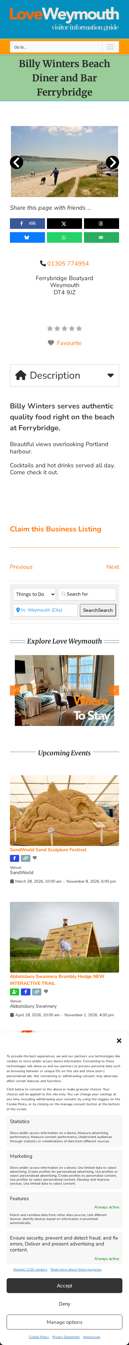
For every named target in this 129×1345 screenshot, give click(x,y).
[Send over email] (101, 237)
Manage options (64, 1322)
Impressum (91, 1337)
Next (113, 567)
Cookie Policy (39, 1337)
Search (98, 610)
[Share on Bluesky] (27, 237)
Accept (64, 1285)
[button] (119, 1040)
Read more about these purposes (76, 1270)
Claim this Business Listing (55, 529)
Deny (64, 1304)
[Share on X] (64, 223)
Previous (21, 567)
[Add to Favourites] (35, 858)
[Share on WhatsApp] (64, 237)
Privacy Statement (66, 1337)
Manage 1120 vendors (30, 1270)
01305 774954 (68, 264)
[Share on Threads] (101, 223)
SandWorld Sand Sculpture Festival (48, 850)
